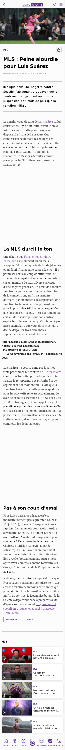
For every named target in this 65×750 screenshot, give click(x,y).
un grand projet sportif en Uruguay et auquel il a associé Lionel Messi (29, 609)
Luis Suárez (45, 121)
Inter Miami (53, 372)
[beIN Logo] (32, 4)
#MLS (30, 620)
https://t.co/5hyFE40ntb (23, 350)
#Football (12, 620)
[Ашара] (59, 50)
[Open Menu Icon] (61, 5)
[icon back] (4, 5)
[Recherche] (55, 5)
